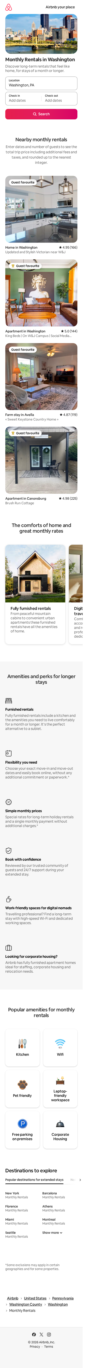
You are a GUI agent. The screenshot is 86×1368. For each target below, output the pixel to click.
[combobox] (41, 85)
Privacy (35, 1347)
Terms (48, 1347)
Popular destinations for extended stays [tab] (34, 1180)
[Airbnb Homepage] (8, 7)
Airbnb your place (60, 7)
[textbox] (23, 100)
